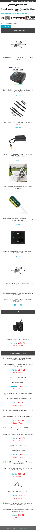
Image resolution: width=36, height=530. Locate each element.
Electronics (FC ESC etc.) (10, 13)
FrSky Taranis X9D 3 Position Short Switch (18, 398)
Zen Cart (27, 528)
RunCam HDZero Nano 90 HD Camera (18, 339)
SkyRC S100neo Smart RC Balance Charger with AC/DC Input (18, 90)
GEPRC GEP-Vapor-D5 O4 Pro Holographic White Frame (18, 58)
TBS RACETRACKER (18, 450)
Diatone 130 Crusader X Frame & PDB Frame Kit (18, 434)
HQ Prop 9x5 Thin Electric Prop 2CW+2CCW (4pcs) (18, 122)
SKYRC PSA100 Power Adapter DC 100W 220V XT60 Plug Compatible (18, 155)
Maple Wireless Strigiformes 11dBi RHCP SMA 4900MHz (18, 187)
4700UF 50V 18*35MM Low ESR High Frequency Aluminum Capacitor (18, 219)
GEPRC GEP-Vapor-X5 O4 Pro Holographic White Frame (18, 284)
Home (12, 1)
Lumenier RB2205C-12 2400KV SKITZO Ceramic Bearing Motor (18, 365)
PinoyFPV (17, 528)
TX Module (24, 13)
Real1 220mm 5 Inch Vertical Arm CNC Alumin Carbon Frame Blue (18, 469)
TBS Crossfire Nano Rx (18, 382)
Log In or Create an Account (25, 1)
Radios (19, 13)
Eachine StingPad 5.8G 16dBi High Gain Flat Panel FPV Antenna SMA (18, 510)
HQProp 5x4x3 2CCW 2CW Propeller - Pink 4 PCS (18, 416)
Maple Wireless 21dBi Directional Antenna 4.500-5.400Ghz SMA (18, 251)
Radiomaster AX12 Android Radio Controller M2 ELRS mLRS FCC (18, 300)
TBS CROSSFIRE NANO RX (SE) (18, 491)
